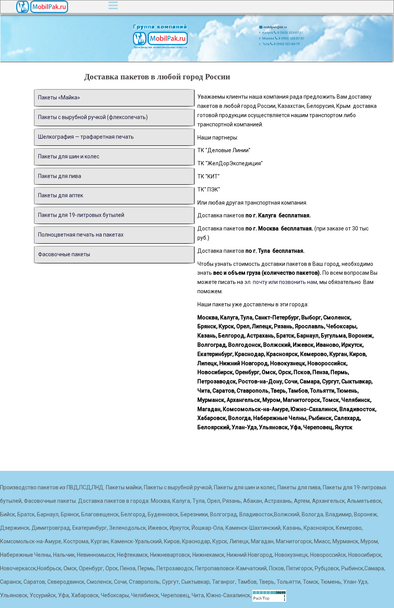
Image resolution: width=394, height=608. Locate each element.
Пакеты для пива (59, 176)
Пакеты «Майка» (59, 97)
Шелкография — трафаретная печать (86, 137)
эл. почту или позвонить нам (280, 282)
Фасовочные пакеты (64, 254)
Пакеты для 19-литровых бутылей (81, 215)
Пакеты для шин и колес (68, 156)
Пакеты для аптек (60, 195)
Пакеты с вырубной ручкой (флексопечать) (93, 117)
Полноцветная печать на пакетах (81, 235)
